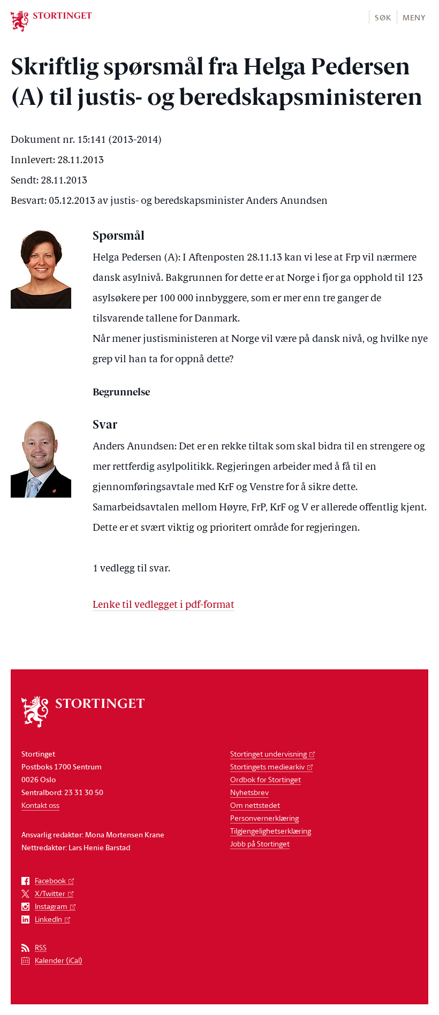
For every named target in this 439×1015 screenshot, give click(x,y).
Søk (383, 17)
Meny (414, 17)
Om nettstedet (255, 805)
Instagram (51, 907)
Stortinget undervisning (268, 754)
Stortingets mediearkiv (267, 766)
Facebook (50, 881)
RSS (41, 948)
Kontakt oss (40, 805)
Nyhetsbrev (249, 792)
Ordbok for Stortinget (265, 779)
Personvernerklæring (264, 818)
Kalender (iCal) (58, 961)
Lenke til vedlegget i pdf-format (163, 605)
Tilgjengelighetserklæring (270, 831)
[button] (382, 17)
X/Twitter (50, 894)
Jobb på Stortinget (260, 843)
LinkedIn (48, 919)
